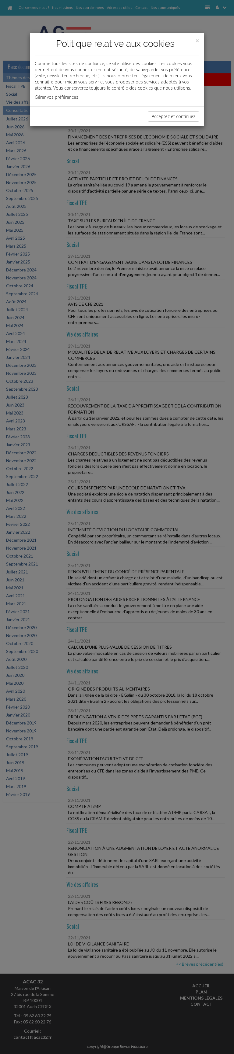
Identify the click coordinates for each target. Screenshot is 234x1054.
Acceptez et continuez (173, 116)
